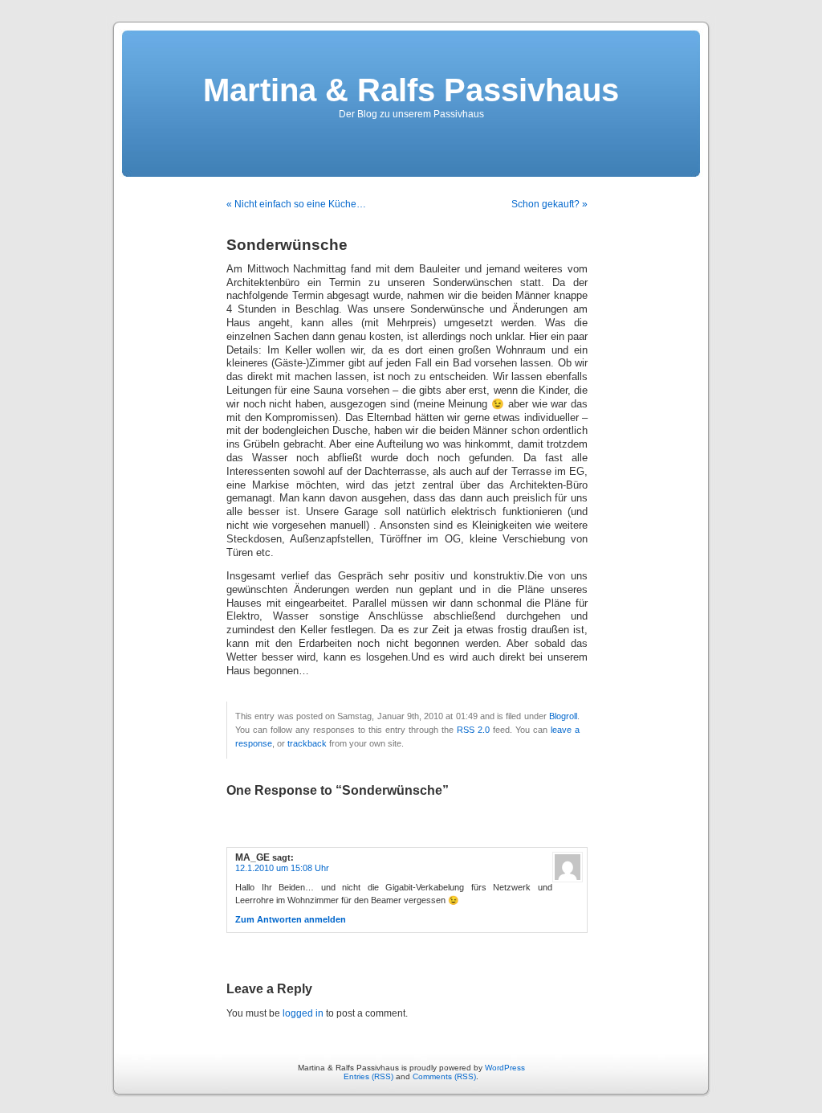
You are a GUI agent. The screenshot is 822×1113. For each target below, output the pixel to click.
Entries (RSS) (368, 1076)
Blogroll (563, 716)
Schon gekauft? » (549, 204)
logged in (303, 1013)
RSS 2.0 (473, 729)
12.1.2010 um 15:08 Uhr (282, 868)
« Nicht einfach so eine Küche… (296, 204)
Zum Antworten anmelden (290, 919)
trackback (307, 743)
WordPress (505, 1067)
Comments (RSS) (444, 1076)
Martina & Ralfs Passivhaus (411, 90)
